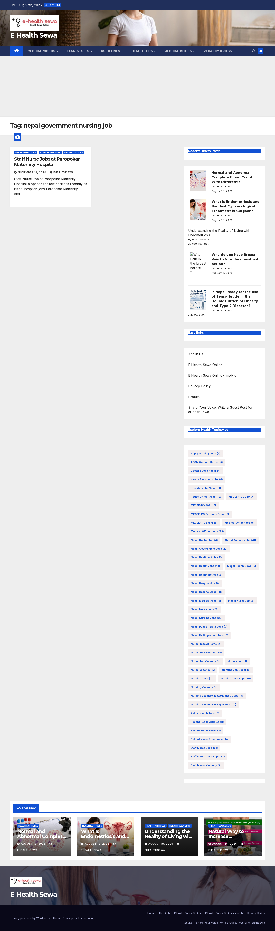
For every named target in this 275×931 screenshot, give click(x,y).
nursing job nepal (236, 669)
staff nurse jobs (204, 747)
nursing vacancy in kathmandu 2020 (217, 695)
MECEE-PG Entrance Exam (210, 514)
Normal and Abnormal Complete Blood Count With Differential (232, 177)
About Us (195, 354)
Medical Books (178, 51)
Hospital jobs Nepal (206, 488)
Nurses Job (237, 661)
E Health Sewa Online (205, 365)
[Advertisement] (137, 86)
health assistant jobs (207, 479)
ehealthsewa (63, 172)
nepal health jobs (205, 566)
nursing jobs (202, 678)
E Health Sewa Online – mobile (224, 913)
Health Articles (28, 826)
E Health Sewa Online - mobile (212, 375)
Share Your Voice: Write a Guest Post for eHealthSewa (230, 922)
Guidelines (111, 51)
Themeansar (86, 918)
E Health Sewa (33, 35)
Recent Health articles (207, 721)
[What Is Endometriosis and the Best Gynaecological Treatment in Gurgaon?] (198, 209)
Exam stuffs (78, 51)
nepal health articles (207, 557)
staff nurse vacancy (206, 765)
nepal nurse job (241, 600)
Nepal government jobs (209, 548)
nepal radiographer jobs (209, 635)
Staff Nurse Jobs (50, 152)
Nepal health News (241, 566)
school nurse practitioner (210, 739)
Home (151, 913)
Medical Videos (42, 51)
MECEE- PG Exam (204, 522)
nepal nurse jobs (204, 609)
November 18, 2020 (32, 172)
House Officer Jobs (206, 496)
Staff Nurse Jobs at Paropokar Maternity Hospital (47, 161)
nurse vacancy (203, 669)
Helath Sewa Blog (180, 826)
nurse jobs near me (206, 652)
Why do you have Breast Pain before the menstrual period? (235, 259)
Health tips (143, 51)
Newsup (68, 918)
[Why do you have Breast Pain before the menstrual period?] (198, 262)
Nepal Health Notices (206, 574)
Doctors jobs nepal (206, 470)
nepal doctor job (204, 540)
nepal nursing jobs (206, 617)
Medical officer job (240, 522)
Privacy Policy (199, 386)
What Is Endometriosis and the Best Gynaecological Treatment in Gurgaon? (236, 206)
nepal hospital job (205, 583)
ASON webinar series (207, 462)
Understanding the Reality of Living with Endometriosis (169, 836)
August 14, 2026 (225, 843)
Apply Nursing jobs (205, 453)
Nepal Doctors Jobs (240, 540)
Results (194, 397)
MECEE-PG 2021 (203, 505)
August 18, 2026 (34, 843)
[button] (253, 51)
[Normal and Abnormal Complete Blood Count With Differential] (198, 180)
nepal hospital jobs (207, 591)
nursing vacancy (204, 687)
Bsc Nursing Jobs (25, 152)
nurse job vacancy (205, 661)
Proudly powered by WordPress (30, 918)
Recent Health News (206, 730)
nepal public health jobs (209, 626)
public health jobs (205, 713)
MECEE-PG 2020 (241, 496)
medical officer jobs (207, 531)
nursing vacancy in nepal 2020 (213, 704)
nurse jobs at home (206, 643)
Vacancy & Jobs (218, 51)
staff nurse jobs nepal (208, 756)
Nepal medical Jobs (206, 600)
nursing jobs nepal (236, 678)
